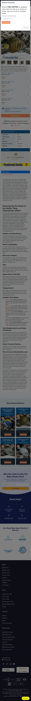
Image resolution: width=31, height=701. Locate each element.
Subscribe (6, 22)
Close (26, 28)
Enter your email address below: (9, 16)
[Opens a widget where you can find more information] (26, 698)
